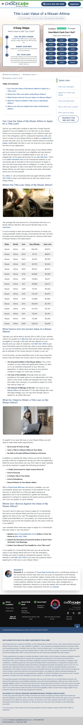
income (5, 344)
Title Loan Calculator (66, 87)
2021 (61, 40)
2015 (61, 49)
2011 (72, 53)
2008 (72, 58)
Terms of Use (9, 611)
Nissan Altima (12, 390)
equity (5, 143)
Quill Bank (24, 608)
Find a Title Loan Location (68, 107)
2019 (51, 45)
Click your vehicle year (62, 35)
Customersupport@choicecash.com (20, 720)
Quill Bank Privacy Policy (26, 611)
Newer (72, 62)
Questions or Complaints (40, 606)
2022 (51, 40)
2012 (61, 53)
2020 (72, 40)
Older (62, 62)
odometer (6, 227)
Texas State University (45, 572)
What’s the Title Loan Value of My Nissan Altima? (26, 94)
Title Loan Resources (66, 101)
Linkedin (55, 587)
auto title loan (42, 157)
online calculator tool (15, 159)
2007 (51, 62)
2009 (62, 58)
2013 (51, 53)
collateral (45, 138)
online (7, 176)
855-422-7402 (40, 344)
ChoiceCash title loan (16, 487)
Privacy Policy (10, 608)
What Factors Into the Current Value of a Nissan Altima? (29, 97)
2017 (72, 45)
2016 (51, 49)
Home (28, 18)
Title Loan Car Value (37, 18)
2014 (72, 49)
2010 (51, 58)
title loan (25, 339)
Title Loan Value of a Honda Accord (52, 618)
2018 (61, 45)
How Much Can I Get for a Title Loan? (30, 618)
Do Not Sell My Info (8, 722)
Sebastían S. (18, 570)
